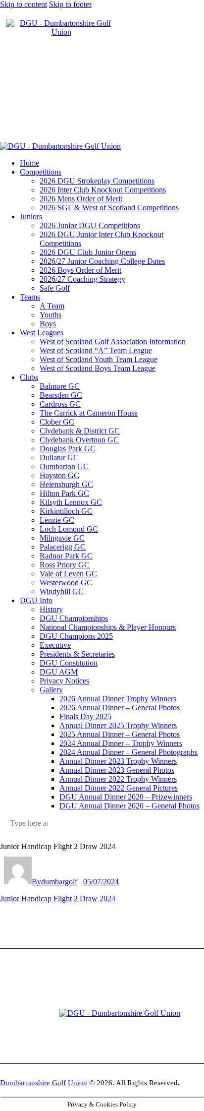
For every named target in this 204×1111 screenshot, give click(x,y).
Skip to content (23, 4)
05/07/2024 (101, 881)
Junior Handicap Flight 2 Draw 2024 (57, 898)
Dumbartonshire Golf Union (43, 1083)
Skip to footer (70, 4)
